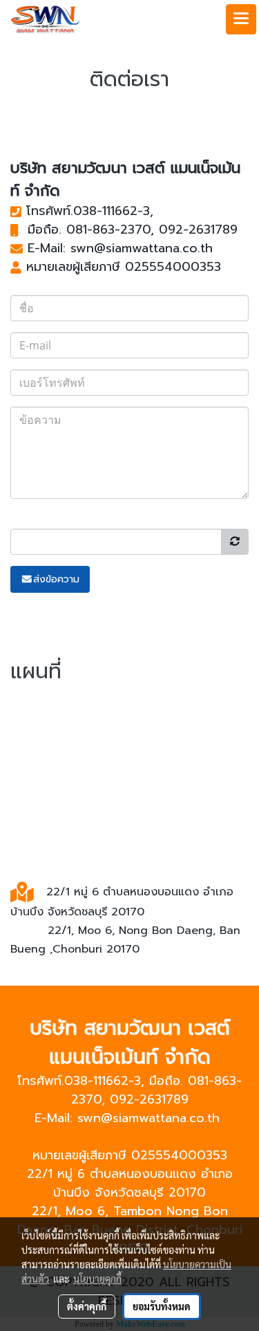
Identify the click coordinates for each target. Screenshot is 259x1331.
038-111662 (105, 211)
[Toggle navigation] (241, 19)
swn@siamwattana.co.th (141, 248)
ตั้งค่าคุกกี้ (86, 1306)
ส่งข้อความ (56, 579)
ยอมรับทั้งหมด (162, 1306)
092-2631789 (198, 229)
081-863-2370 (108, 229)
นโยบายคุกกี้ (97, 1278)
